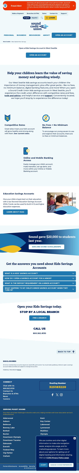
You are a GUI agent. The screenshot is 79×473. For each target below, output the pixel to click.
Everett (6, 447)
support (48, 96)
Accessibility (23, 466)
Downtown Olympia (12, 437)
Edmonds (7, 443)
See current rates (21, 134)
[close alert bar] (73, 5)
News (5, 396)
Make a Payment (18, 13)
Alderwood (8, 418)
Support (64, 13)
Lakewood (45, 424)
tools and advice (13, 96)
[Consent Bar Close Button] (74, 438)
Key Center (45, 421)
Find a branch (39, 318)
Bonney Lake (9, 428)
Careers (6, 399)
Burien (6, 434)
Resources (34, 35)
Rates (44, 13)
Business (21, 35)
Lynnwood (45, 428)
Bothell (6, 431)
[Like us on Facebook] (53, 396)
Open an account (38, 55)
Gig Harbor (8, 453)
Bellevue (7, 424)
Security (32, 466)
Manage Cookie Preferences (61, 465)
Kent (42, 418)
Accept (43, 465)
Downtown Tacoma (11, 440)
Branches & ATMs (33, 13)
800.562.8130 (39, 333)
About (46, 35)
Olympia (44, 434)
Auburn (6, 421)
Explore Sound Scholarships (46, 247)
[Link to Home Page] (39, 26)
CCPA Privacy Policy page (57, 458)
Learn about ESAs (15, 212)
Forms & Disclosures (10, 466)
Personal (9, 35)
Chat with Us (8, 386)
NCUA (19, 370)
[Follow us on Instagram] (61, 396)
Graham (6, 456)
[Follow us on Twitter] (57, 396)
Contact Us (54, 13)
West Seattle (6, 41)
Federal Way (8, 450)
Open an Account (63, 35)
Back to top (64, 352)
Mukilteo (44, 431)
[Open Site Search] (42, 18)
